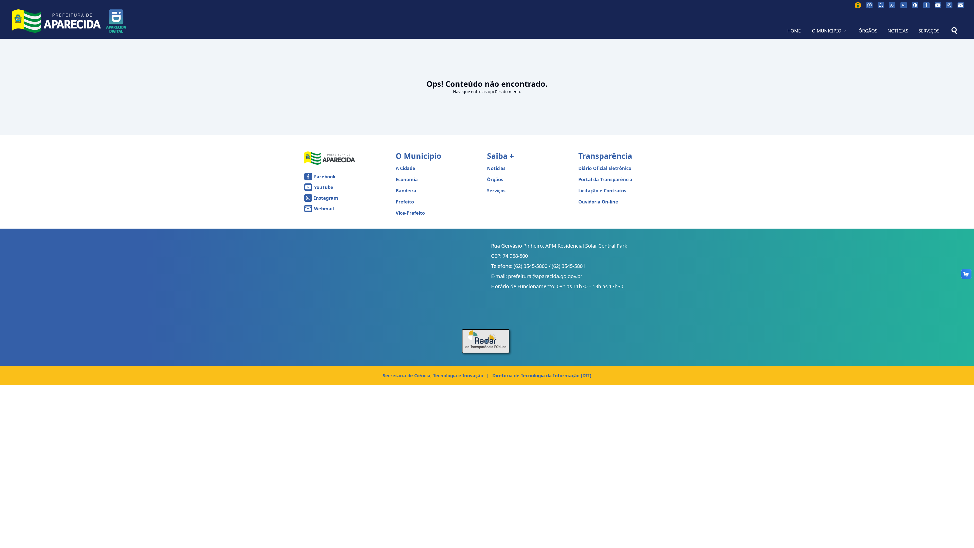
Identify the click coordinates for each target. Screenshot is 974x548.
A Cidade (405, 168)
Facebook (325, 177)
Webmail (324, 209)
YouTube (323, 187)
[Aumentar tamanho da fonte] (903, 5)
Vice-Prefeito (410, 213)
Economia (407, 179)
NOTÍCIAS (898, 31)
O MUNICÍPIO (826, 31)
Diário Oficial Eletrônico (604, 168)
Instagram (326, 198)
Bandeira (406, 190)
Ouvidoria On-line (598, 202)
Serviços (496, 190)
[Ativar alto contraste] (915, 5)
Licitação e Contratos (602, 190)
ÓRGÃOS (868, 31)
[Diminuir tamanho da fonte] (892, 5)
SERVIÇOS (929, 31)
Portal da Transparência (605, 179)
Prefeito (405, 202)
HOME (794, 31)
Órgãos (495, 179)
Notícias (496, 168)
